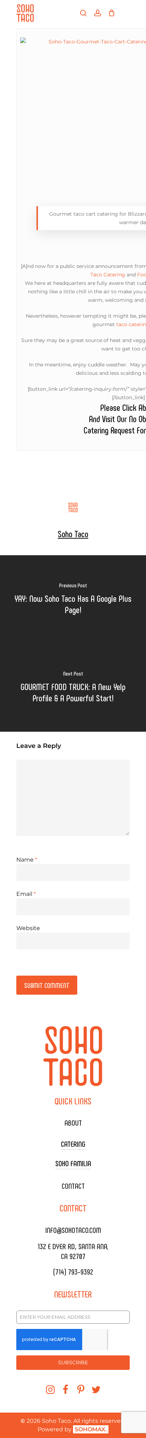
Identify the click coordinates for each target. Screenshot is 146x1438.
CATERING (73, 1143)
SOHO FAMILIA (73, 1163)
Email (26, 894)
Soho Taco (73, 533)
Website (28, 928)
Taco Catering (107, 274)
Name (26, 859)
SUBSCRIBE (73, 1362)
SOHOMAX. (91, 1429)
